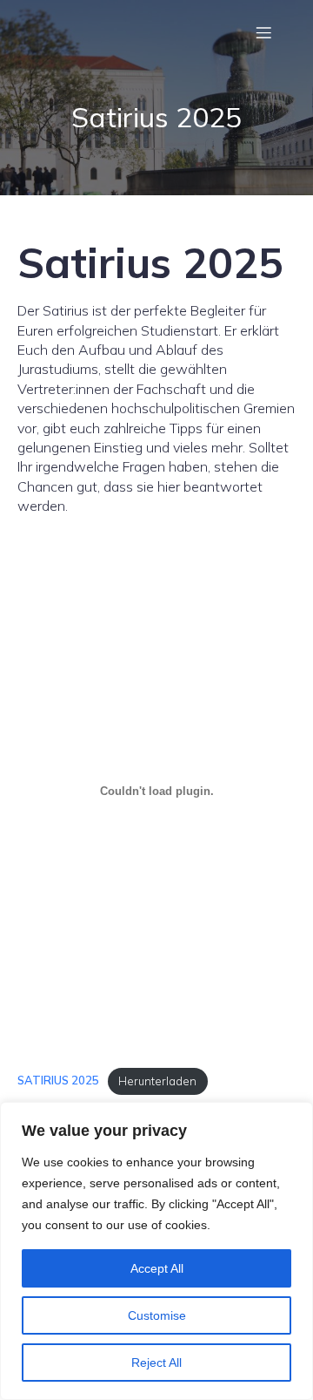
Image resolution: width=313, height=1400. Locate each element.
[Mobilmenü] (263, 32)
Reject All (156, 1362)
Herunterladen (157, 1081)
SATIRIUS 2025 (58, 1081)
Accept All (156, 1268)
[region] (156, 1251)
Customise (157, 1315)
